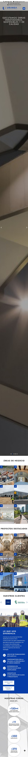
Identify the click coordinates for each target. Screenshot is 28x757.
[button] (24, 8)
